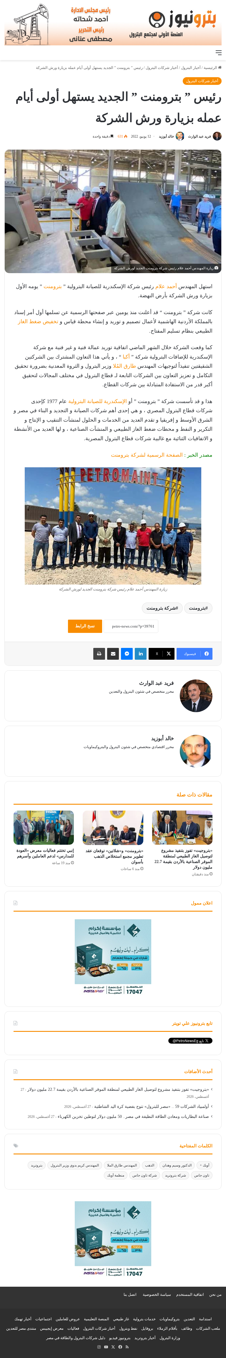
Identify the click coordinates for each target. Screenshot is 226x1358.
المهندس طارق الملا (122, 1165)
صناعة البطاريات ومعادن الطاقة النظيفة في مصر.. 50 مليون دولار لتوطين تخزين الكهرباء (133, 1116)
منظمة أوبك (115, 1175)
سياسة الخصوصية (157, 1294)
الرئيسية (211, 67)
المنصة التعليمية (96, 1319)
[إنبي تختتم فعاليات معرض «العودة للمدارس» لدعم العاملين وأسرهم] (44, 828)
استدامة (205, 1319)
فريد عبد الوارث (199, 136)
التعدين (189, 1319)
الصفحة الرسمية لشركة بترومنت (147, 455)
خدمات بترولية (144, 1319)
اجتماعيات (43, 1319)
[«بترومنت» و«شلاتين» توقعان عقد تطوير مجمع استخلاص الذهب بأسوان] (113, 828)
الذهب (149, 1165)
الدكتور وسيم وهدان (177, 1165)
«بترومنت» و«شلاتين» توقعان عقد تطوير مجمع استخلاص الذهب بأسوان (114, 856)
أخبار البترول (191, 67)
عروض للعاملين (68, 1319)
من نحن (215, 1294)
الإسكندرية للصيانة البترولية (98, 401)
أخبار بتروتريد (145, 1338)
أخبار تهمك (22, 1319)
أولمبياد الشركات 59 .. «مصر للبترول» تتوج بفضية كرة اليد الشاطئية (151, 1106)
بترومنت (53, 286)
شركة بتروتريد (175, 1175)
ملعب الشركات (208, 1328)
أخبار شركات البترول (162, 67)
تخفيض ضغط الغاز (38, 321)
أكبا (127, 357)
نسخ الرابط (85, 626)
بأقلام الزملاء (167, 1328)
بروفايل (147, 1328)
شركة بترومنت (161, 607)
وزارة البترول (169, 1338)
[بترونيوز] (113, 23)
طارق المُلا (124, 366)
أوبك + (204, 1165)
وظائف (186, 1328)
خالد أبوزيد (166, 136)
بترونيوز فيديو (120, 1338)
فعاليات (73, 1328)
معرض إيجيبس (52, 1328)
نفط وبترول (128, 1328)
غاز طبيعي (121, 1319)
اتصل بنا (130, 1294)
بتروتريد (36, 1165)
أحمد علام (166, 286)
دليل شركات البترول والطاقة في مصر (75, 1338)
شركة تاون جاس (144, 1175)
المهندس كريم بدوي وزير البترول (75, 1165)
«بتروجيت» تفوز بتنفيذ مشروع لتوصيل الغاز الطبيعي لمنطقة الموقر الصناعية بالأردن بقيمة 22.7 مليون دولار (118, 1089)
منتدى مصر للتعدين (21, 1328)
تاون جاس (201, 1175)
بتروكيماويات (169, 1319)
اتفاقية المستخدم (190, 1294)
